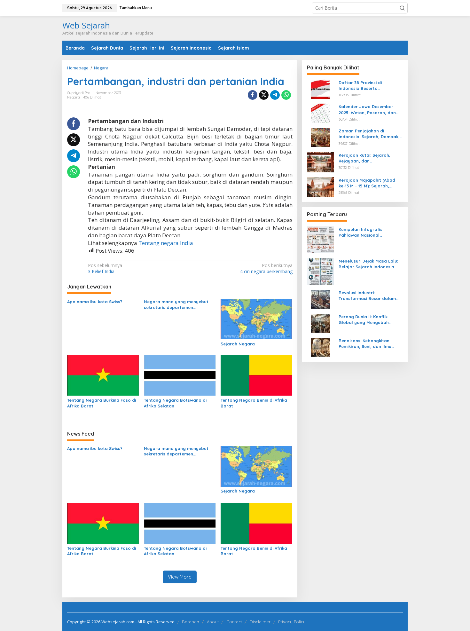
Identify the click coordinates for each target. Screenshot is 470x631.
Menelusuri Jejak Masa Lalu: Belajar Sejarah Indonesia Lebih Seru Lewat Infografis (368, 264)
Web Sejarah (86, 25)
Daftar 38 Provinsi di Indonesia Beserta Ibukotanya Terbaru (360, 85)
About (213, 621)
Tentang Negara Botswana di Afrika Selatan (175, 403)
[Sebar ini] (252, 95)
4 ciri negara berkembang (266, 268)
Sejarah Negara (238, 343)
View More (180, 577)
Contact (234, 621)
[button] (402, 8)
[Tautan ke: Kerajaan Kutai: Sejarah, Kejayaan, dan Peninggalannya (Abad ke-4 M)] (320, 162)
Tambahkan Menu (135, 8)
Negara (73, 97)
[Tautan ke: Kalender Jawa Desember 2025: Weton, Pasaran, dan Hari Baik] (320, 113)
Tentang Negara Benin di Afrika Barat (254, 403)
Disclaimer (260, 621)
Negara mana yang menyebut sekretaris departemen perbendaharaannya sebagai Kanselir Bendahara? (176, 304)
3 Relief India (105, 268)
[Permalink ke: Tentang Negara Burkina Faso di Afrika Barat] (103, 375)
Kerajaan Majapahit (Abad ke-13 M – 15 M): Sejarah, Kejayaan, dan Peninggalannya (367, 183)
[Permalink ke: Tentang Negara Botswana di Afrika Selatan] (180, 375)
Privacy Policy (292, 621)
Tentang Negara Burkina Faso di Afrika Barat (101, 403)
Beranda (190, 621)
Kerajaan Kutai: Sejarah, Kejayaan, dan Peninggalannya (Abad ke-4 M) (368, 158)
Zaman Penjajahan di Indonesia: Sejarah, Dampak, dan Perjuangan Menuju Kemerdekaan (369, 133)
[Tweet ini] (264, 95)
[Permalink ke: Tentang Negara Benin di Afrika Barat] (257, 375)
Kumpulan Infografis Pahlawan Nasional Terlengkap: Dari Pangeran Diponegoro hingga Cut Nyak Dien (370, 232)
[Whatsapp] (286, 95)
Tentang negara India (165, 243)
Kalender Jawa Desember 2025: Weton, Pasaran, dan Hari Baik (367, 109)
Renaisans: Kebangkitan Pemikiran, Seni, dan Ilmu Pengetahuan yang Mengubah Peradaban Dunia (371, 343)
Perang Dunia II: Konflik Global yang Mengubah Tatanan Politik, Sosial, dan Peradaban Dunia (368, 319)
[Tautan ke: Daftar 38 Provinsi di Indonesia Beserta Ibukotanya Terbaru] (320, 89)
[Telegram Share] (275, 95)
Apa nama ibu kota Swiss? (94, 301)
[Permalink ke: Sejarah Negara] (257, 318)
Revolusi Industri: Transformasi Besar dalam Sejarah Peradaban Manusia (369, 295)
